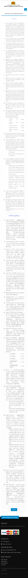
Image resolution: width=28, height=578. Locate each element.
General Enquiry (4, 563)
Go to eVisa (3, 564)
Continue (14, 509)
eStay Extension (4, 559)
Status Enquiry (4, 561)
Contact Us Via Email (7, 544)
